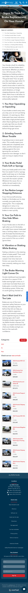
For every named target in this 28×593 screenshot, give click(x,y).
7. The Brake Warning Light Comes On (13, 47)
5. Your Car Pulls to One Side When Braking (15, 42)
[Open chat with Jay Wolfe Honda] (24, 589)
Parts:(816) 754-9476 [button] (15, 494)
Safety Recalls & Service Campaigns (14, 547)
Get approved (14, 525)
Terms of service (14, 537)
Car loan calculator (14, 529)
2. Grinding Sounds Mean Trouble (12, 35)
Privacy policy (14, 533)
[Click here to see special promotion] (14, 5)
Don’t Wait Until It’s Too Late (11, 49)
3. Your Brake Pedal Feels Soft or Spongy (14, 37)
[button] (20, 2)
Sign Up (14, 575)
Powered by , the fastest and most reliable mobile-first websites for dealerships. (14, 586)
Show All (23, 340)
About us (14, 509)
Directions (14, 521)
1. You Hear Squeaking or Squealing (13, 33)
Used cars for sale (14, 517)
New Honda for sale (14, 504)
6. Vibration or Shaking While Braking (13, 44)
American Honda (14, 543)
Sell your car (14, 513)
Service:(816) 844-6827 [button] (15, 492)
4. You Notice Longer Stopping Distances (14, 40)
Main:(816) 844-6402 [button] (15, 490)
